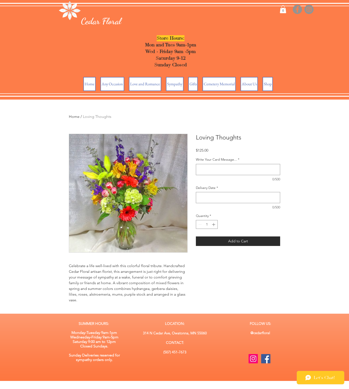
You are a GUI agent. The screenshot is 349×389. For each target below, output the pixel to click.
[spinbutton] (207, 224)
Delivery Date (207, 188)
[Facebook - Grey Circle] (297, 9)
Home (74, 116)
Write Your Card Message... (217, 159)
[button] (283, 9)
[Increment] (214, 224)
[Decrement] (200, 224)
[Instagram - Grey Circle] (309, 9)
